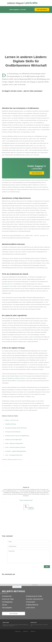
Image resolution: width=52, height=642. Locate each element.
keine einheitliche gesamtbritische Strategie (15, 378)
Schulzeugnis (30, 602)
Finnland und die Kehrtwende (12, 431)
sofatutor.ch (25, 631)
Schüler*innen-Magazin (35, 585)
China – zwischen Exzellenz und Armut (15, 447)
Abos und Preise (39, 624)
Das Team (33, 624)
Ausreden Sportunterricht (34, 599)
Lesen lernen (30, 607)
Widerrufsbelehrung (23, 624)
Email (31, 500)
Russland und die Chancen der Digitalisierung (17, 435)
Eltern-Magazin (26, 586)
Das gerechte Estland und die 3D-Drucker (16, 428)
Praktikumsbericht (32, 605)
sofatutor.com (18, 631)
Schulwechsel (6, 596)
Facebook (26, 500)
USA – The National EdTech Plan (13, 455)
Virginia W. (26, 487)
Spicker (4, 605)
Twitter (21, 500)
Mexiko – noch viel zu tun (11, 420)
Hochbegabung (7, 602)
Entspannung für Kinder (34, 596)
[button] (49, 3)
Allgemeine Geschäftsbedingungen (10, 624)
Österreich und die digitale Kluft (13, 439)
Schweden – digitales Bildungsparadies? (15, 451)
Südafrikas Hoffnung (10, 424)
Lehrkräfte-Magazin (17, 586)
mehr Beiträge (14, 613)
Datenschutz (5, 625)
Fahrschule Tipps (8, 599)
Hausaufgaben (7, 607)
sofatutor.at (32, 631)
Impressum (11, 625)
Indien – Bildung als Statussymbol (14, 443)
